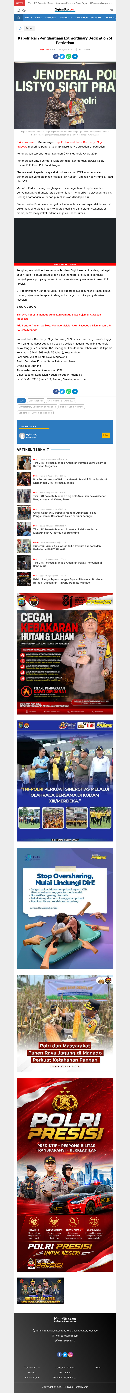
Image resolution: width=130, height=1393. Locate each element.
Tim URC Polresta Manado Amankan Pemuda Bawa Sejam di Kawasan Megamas (69, 3)
